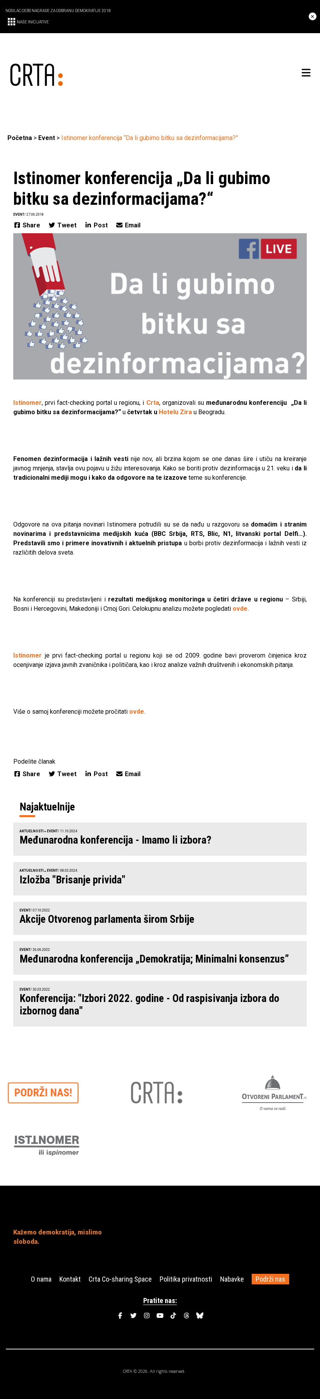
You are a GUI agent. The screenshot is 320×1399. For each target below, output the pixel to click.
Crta (152, 402)
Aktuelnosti (32, 831)
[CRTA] (83, 73)
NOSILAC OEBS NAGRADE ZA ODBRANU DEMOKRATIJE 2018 (58, 11)
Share (31, 225)
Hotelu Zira (175, 412)
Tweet (67, 225)
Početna (19, 138)
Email (131, 225)
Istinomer (27, 402)
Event (46, 138)
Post (100, 225)
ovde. (241, 608)
